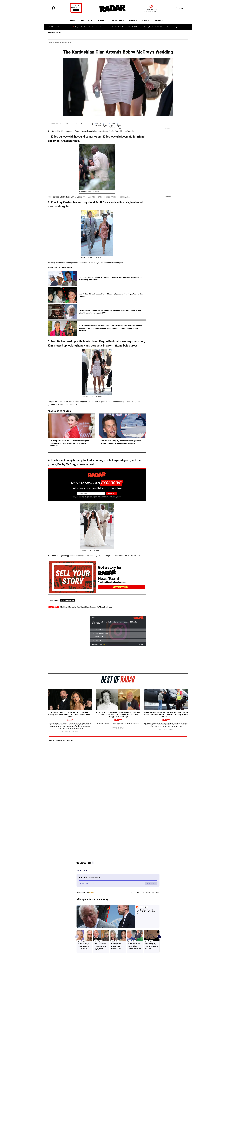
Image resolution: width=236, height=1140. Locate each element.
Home (50, 42)
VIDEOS (145, 20)
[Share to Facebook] (98, 124)
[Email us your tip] (76, 12)
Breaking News (65, 42)
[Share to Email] (119, 124)
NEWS (72, 20)
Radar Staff (54, 123)
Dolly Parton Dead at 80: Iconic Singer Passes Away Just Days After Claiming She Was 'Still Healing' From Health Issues (183, 27)
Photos (56, 42)
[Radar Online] (112, 8)
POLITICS (102, 20)
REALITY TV (86, 20)
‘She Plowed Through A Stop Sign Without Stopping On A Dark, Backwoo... (86, 607)
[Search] (53, 9)
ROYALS (133, 20)
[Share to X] (105, 124)
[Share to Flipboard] (112, 124)
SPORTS (159, 20)
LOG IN (180, 8)
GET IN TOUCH (121, 587)
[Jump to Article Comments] (92, 124)
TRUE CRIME (118, 20)
